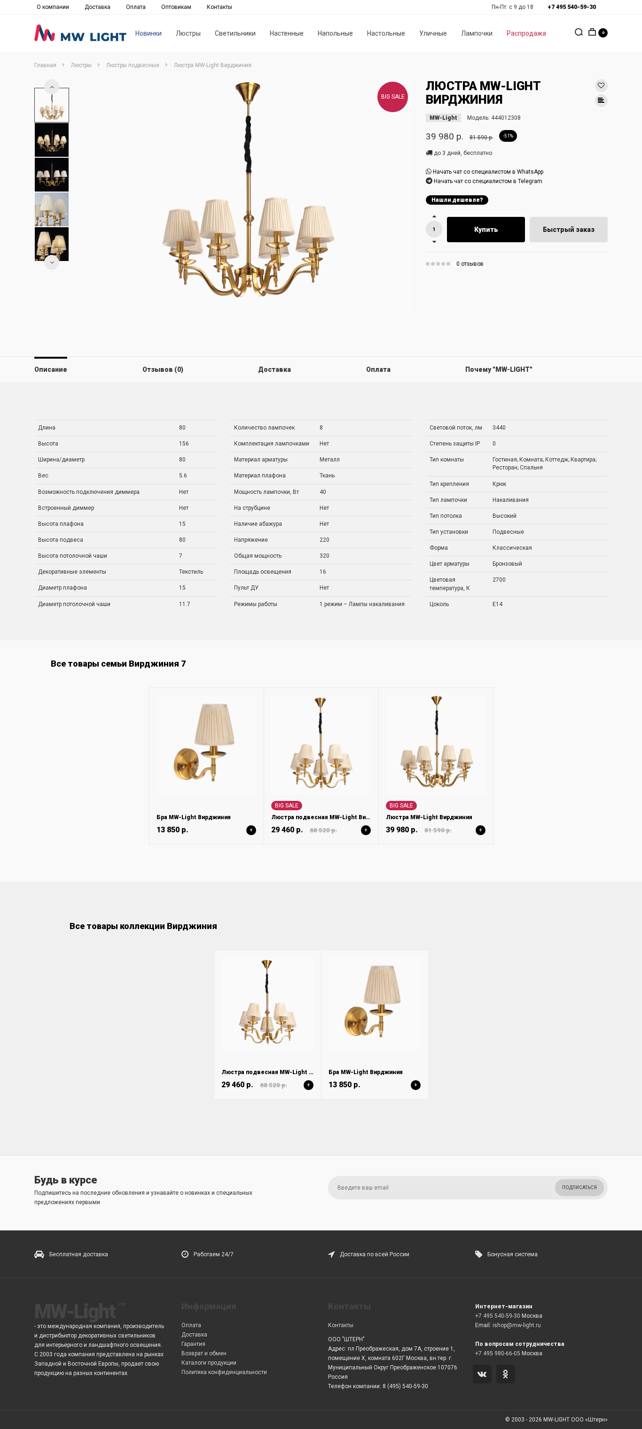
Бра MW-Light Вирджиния (194, 817)
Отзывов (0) (162, 369)
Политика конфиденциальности (224, 1372)
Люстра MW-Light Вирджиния (429, 817)
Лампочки (477, 33)
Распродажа (526, 33)
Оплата (136, 7)
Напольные (335, 33)
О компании (53, 7)
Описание (50, 369)
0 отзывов (470, 264)
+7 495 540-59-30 (497, 1316)
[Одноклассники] (507, 1375)
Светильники (235, 33)
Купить (486, 229)
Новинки (148, 33)
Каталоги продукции (208, 1363)
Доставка (97, 7)
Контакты (219, 7)
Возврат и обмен (204, 1353)
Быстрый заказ (569, 229)
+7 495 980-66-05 (497, 1353)
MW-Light (443, 118)
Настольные (386, 33)
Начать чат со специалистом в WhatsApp (488, 172)
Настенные (287, 33)
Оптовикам (176, 7)
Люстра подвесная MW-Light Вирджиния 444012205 (347, 817)
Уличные (433, 33)
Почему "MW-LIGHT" (498, 369)
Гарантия (193, 1344)
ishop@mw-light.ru (517, 1325)
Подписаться (579, 1187)
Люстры (188, 33)
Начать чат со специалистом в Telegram (488, 181)
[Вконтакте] (484, 1375)
